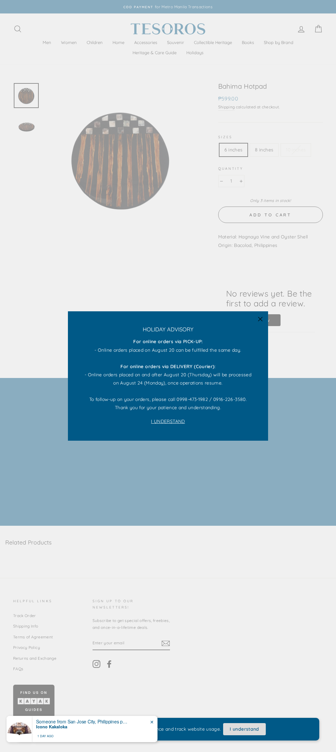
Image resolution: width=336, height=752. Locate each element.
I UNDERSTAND (168, 421)
